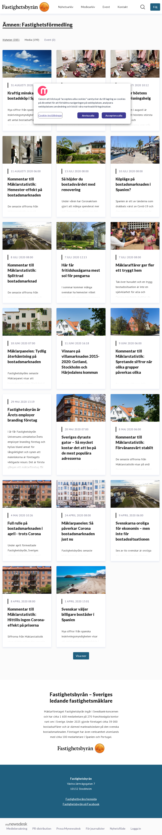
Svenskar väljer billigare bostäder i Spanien (78, 614)
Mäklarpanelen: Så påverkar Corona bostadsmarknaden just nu (78, 531)
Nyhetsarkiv (65, 7)
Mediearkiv (88, 7)
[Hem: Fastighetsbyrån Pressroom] (25, 7)
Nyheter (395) (11, 40)
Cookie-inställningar (50, 115)
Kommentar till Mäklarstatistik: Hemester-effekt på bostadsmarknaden (25, 187)
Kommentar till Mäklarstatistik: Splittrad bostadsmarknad (22, 273)
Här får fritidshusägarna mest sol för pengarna (81, 270)
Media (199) (32, 40)
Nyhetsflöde (117, 828)
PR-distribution (41, 828)
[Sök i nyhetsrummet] (142, 7)
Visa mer (81, 656)
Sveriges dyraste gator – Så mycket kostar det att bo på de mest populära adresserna (79, 448)
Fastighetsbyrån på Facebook (81, 804)
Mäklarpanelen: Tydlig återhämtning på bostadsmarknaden (27, 356)
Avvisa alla (88, 115)
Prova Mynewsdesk (68, 828)
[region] (82, 103)
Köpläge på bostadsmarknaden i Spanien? (133, 184)
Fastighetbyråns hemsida (81, 799)
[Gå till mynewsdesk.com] (16, 824)
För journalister (95, 828)
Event (106, 7)
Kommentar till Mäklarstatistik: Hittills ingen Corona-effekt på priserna (26, 617)
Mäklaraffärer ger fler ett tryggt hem (135, 268)
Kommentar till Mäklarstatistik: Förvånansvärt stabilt (134, 442)
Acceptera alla (113, 115)
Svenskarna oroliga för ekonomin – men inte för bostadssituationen (133, 531)
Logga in (136, 828)
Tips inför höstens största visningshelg (133, 96)
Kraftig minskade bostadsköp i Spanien (26, 96)
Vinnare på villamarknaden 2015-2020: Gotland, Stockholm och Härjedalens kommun (80, 362)
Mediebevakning (16, 828)
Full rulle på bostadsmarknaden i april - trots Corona (25, 528)
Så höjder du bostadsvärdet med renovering (78, 184)
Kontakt (123, 7)
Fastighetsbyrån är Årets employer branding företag (24, 414)
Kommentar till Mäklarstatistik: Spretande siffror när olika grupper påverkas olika (134, 362)
